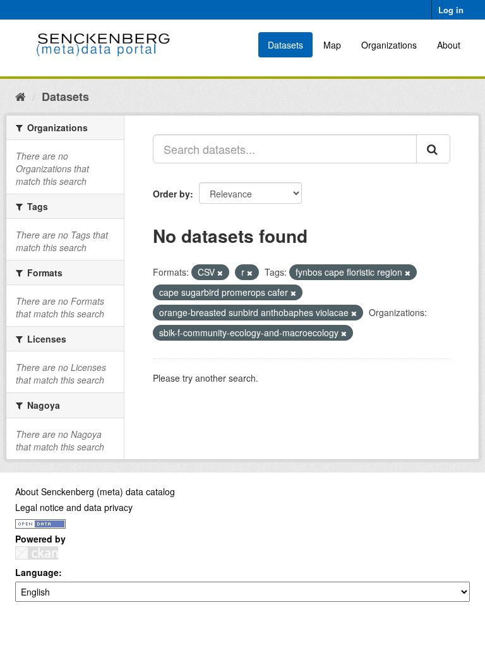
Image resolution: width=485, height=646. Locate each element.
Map (332, 44)
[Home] (20, 96)
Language (37, 572)
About (448, 44)
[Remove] (220, 272)
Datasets (285, 44)
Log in (451, 10)
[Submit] (433, 148)
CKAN (36, 553)
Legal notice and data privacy (74, 507)
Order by (171, 193)
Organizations (389, 44)
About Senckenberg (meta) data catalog (95, 491)
